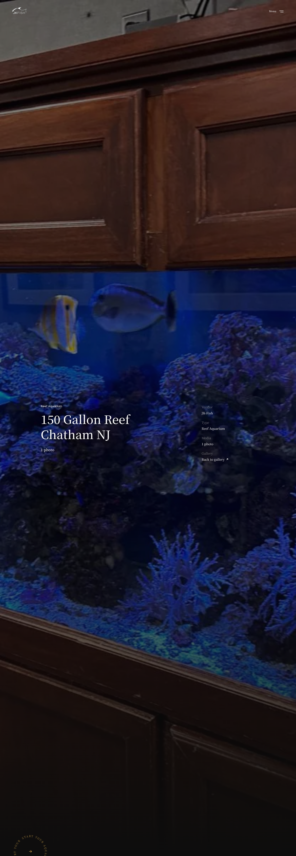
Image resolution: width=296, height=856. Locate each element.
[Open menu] (281, 11)
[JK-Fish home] (19, 11)
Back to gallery (213, 459)
